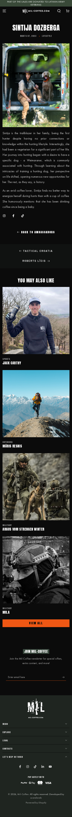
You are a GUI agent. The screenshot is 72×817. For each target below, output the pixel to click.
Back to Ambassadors (38, 232)
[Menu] (4, 11)
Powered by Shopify (36, 802)
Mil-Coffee (22, 794)
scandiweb (36, 797)
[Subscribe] (64, 677)
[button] (59, 11)
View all (36, 623)
